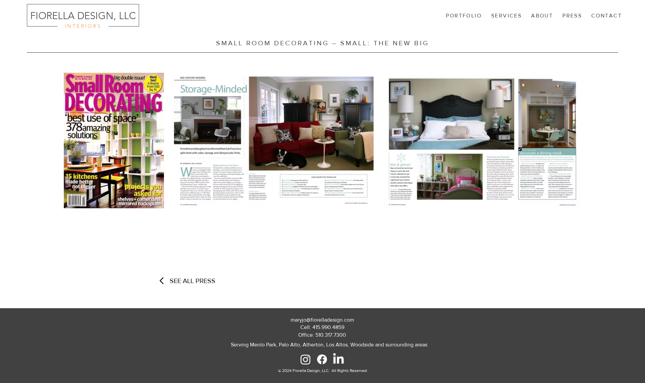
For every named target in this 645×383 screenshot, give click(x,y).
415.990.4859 (328, 327)
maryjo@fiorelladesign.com (322, 320)
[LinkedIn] (338, 359)
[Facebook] (322, 359)
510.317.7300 (330, 335)
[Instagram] (305, 359)
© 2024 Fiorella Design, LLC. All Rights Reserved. (323, 370)
